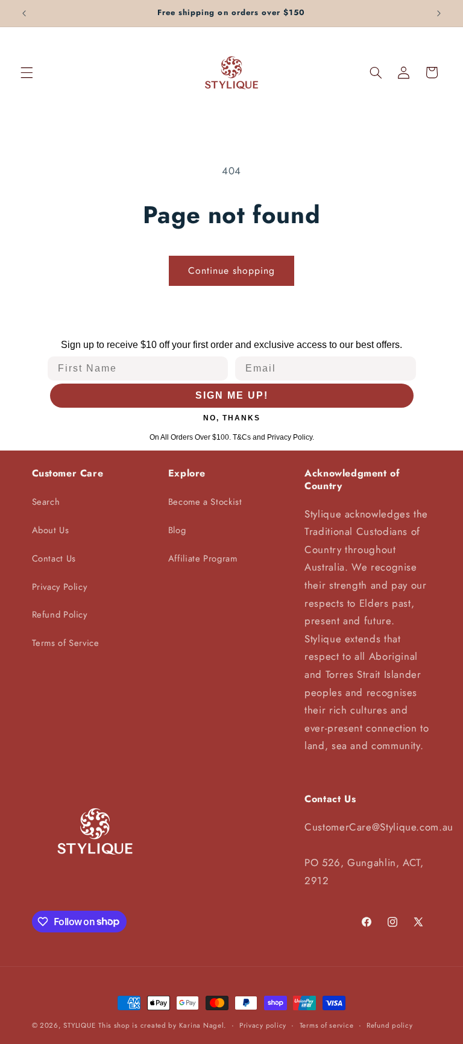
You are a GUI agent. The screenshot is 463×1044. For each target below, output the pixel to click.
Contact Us (54, 558)
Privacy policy (262, 1025)
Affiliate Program (203, 558)
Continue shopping (232, 270)
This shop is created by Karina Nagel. (162, 1025)
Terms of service (327, 1025)
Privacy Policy (59, 586)
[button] (26, 72)
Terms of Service (65, 643)
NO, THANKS (231, 418)
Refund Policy (59, 614)
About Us (50, 530)
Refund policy (390, 1025)
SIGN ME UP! (231, 395)
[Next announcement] (439, 13)
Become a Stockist (205, 501)
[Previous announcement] (24, 13)
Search (46, 501)
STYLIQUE (79, 1025)
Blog (177, 530)
